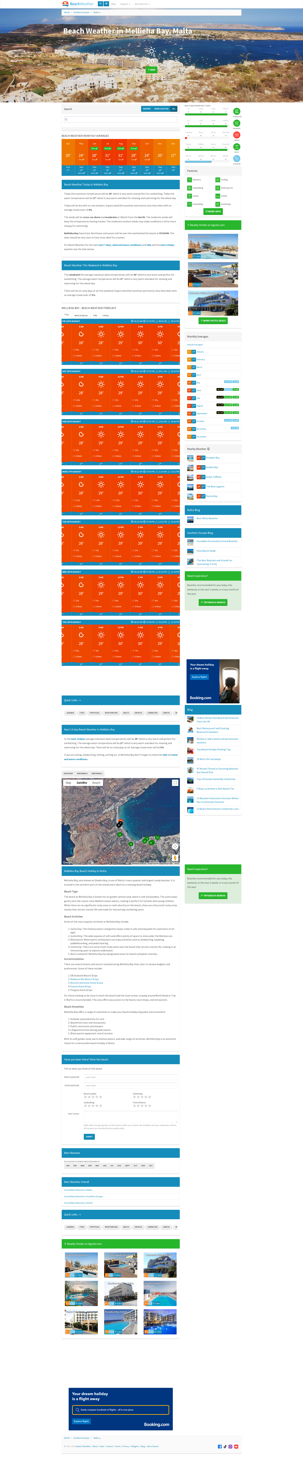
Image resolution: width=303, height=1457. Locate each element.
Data (102, 1446)
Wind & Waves (81, 315)
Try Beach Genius (214, 602)
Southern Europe (81, 12)
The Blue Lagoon (215, 486)
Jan (67, 1165)
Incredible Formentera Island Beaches (217, 541)
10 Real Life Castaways (209, 759)
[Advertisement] (121, 682)
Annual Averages (195, 344)
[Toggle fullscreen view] (175, 783)
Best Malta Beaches (207, 518)
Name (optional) (71, 1077)
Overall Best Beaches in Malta (78, 1190)
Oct (147, 143)
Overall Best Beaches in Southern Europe (83, 1196)
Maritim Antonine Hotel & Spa (86, 982)
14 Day (106, 315)
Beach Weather (83, 1446)
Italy (82, 713)
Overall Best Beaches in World (78, 1202)
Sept (127, 1165)
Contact (109, 1446)
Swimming (138, 1093)
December (201, 436)
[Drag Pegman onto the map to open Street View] (175, 858)
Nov (160, 143)
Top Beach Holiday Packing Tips (214, 749)
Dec (173, 143)
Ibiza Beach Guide (206, 550)
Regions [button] (124, 4)
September (201, 413)
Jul (107, 143)
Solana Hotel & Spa (80, 986)
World (67, 12)
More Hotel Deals (214, 320)
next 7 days (104, 244)
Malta (96, 12)
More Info (214, 211)
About (95, 1446)
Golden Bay (212, 467)
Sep (134, 143)
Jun (94, 143)
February (200, 359)
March (199, 367)
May (81, 143)
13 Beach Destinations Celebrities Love (218, 808)
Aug (121, 143)
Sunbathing (89, 1102)
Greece (166, 713)
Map (152, 69)
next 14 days (167, 244)
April (198, 374)
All (173, 108)
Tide (95, 315)
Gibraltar (152, 713)
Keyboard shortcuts (139, 863)
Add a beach (152, 1446)
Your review (73, 1113)
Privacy (125, 1446)
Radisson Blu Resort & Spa (84, 979)
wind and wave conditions (127, 244)
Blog (113, 4)
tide (149, 244)
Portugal (94, 713)
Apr (68, 143)
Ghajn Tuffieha (213, 476)
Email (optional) (72, 1085)
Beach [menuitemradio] (96, 782)
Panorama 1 (82, 773)
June (198, 390)
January (200, 351)
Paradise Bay (213, 457)
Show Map (68, 773)
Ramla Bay (211, 496)
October (200, 421)
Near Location (161, 108)
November (201, 428)
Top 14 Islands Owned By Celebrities (216, 779)
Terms (176, 863)
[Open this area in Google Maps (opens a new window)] (67, 863)
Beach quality (90, 1093)
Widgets (135, 1446)
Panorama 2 (97, 773)
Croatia (138, 713)
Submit (89, 1136)
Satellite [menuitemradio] (82, 782)
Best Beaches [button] (142, 4)
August (199, 405)
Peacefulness (139, 1102)
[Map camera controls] (175, 846)
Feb (75, 1165)
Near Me (147, 108)
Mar (82, 1165)
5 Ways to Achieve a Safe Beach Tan (215, 788)
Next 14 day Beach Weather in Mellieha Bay (89, 729)
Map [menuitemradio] (68, 782)
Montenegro (111, 713)
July (198, 398)
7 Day (66, 314)
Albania (70, 713)
